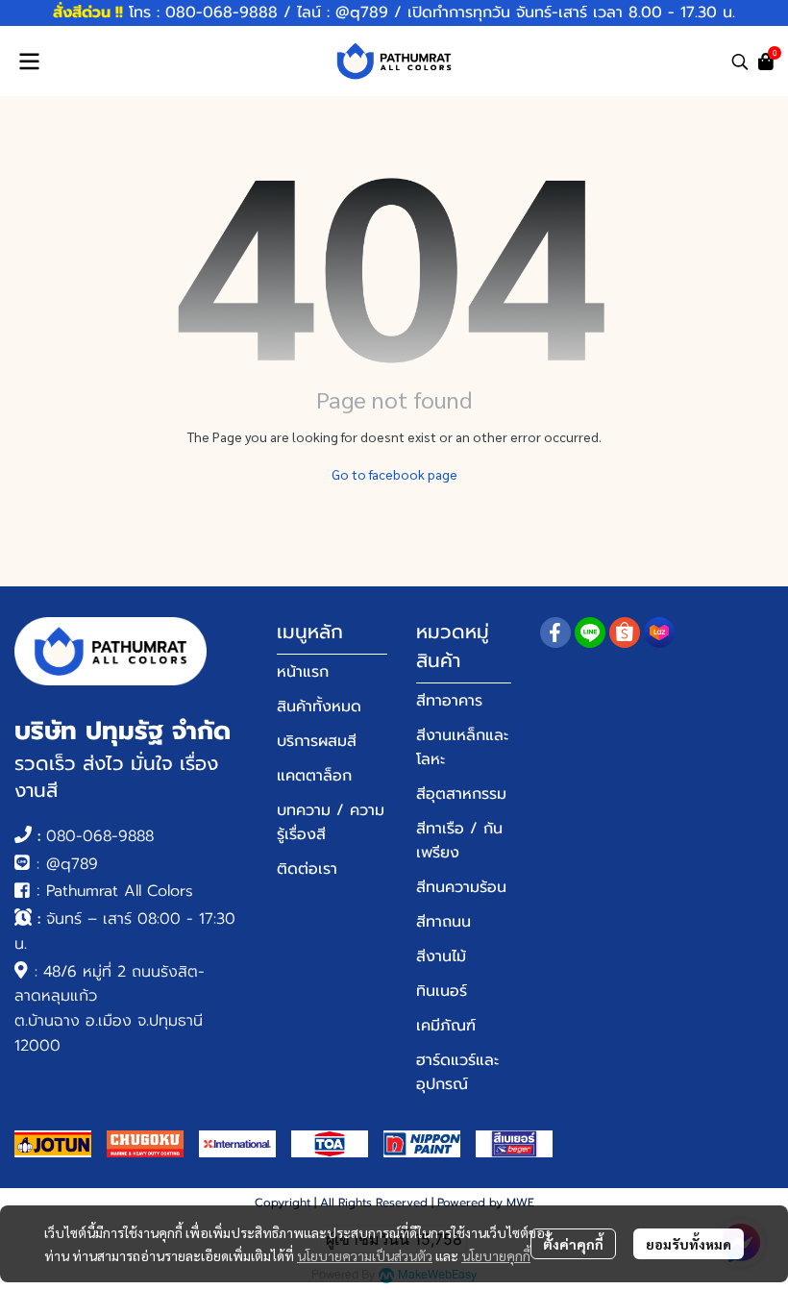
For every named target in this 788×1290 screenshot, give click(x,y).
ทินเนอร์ (441, 991)
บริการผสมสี (317, 741)
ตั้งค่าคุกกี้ (573, 1244)
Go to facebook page (394, 474)
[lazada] (659, 632)
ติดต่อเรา (307, 869)
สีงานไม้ (441, 956)
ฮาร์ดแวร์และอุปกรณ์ (457, 1072)
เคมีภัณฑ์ (446, 1025)
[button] (739, 61)
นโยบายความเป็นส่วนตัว (364, 1255)
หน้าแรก (303, 671)
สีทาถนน (443, 921)
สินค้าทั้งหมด (319, 706)
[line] (590, 632)
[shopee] (624, 632)
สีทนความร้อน (461, 887)
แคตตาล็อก (314, 775)
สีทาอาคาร (449, 700)
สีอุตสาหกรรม (461, 794)
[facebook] (555, 632)
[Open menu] (29, 61)
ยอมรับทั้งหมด (688, 1244)
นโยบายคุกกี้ (495, 1255)
